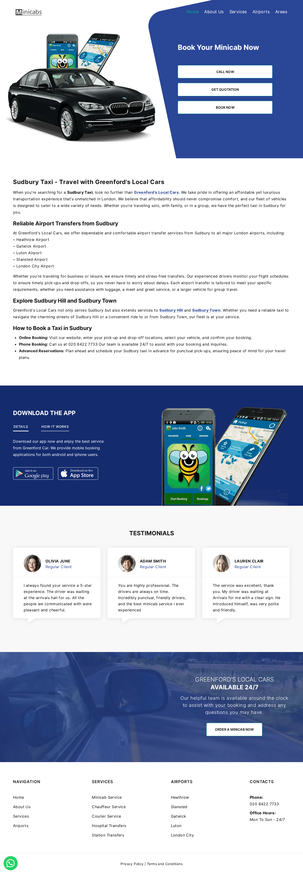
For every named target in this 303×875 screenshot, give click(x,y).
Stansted (179, 806)
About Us (213, 11)
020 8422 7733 (264, 804)
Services (238, 11)
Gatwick (178, 816)
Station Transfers (108, 835)
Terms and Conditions (165, 864)
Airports (261, 11)
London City (182, 835)
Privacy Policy (132, 864)
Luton (176, 825)
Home (193, 11)
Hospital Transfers (109, 825)
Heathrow (180, 797)
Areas (281, 11)
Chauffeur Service (109, 806)
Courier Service (106, 816)
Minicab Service (107, 797)
